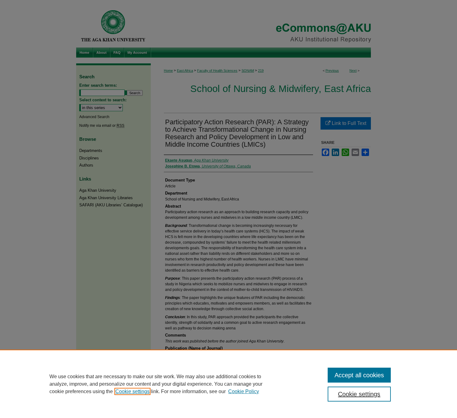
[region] (228, 384)
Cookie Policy (243, 391)
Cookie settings (132, 391)
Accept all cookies (359, 375)
